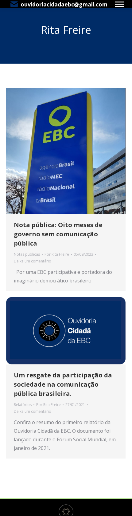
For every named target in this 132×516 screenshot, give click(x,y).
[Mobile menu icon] (120, 4)
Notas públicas (27, 254)
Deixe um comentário (32, 261)
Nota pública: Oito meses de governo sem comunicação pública (58, 234)
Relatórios (23, 404)
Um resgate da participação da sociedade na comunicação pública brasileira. (63, 384)
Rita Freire (66, 30)
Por (57, 254)
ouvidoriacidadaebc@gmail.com (64, 4)
